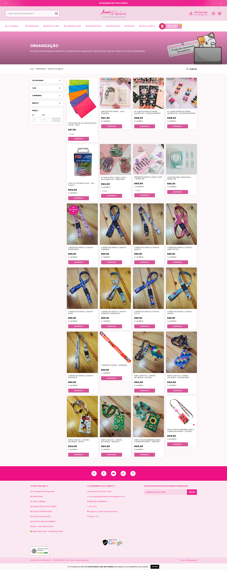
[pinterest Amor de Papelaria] (133, 473)
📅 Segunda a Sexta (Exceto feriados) (102, 511)
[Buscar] (56, 13)
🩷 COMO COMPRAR (38, 501)
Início (32, 69)
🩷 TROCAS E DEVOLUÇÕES (40, 516)
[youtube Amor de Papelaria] (113, 473)
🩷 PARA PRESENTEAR (94, 26)
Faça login (203, 12)
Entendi (155, 567)
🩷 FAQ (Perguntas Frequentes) (42, 491)
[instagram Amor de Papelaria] (94, 473)
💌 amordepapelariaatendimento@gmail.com (106, 496)
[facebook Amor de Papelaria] (103, 473)
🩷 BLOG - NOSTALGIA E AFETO (41, 526)
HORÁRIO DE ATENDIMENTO (97, 501)
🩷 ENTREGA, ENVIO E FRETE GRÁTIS (43, 506)
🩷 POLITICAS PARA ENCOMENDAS (43, 521)
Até (43, 115)
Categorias (13, 26)
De (33, 115)
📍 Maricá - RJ (93, 516)
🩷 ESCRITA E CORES (51, 26)
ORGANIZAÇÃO (41, 69)
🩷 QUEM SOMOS (36, 496)
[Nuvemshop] (188, 560)
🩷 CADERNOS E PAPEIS (72, 26)
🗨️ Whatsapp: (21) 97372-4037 (99, 491)
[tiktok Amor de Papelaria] (123, 473)
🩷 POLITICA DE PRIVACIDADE (41, 511)
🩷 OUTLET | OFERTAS (147, 26)
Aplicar (56, 119)
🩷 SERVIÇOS (130, 26)
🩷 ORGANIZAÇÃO (32, 26)
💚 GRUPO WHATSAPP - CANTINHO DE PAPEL (46, 531)
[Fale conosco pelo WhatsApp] (213, 14)
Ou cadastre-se (200, 15)
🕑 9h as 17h (92, 506)
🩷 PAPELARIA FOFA (113, 26)
